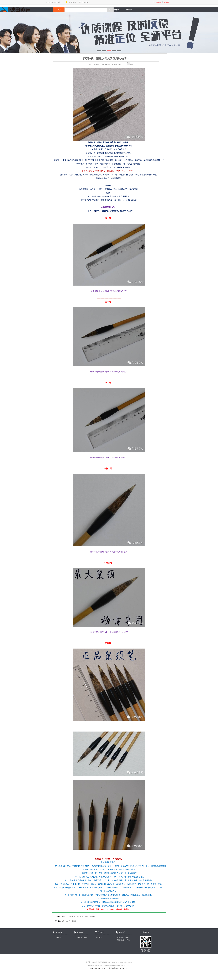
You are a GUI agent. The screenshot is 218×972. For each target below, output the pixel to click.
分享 (131, 64)
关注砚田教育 (86, 2)
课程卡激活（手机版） (124, 940)
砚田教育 (99, 937)
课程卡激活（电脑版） (70, 921)
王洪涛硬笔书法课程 (81, 937)
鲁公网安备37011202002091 (118, 968)
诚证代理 (116, 10)
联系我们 (129, 10)
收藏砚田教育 (72, 2)
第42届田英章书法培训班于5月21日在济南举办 (78, 916)
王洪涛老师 (57, 937)
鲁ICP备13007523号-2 (98, 968)
